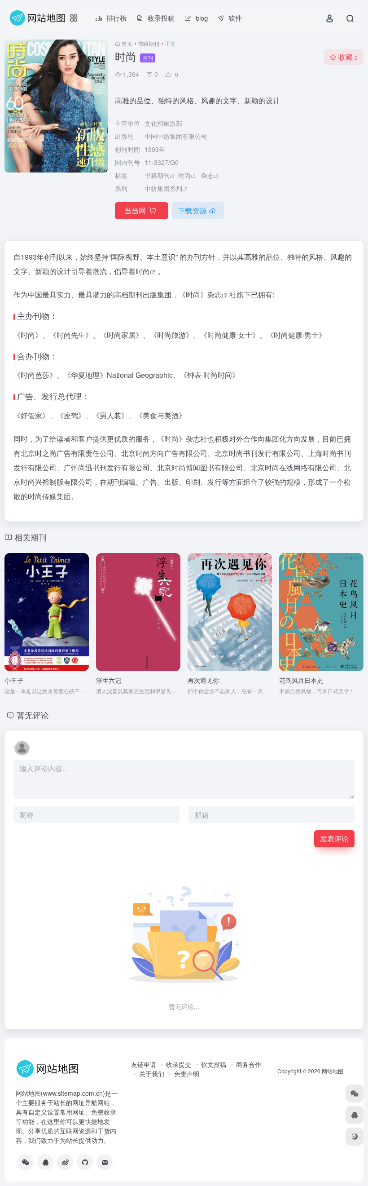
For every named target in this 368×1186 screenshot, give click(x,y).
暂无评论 (33, 715)
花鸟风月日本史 (301, 680)
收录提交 (178, 1064)
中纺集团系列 (163, 188)
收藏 (348, 57)
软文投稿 (213, 1064)
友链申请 (143, 1064)
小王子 (13, 680)
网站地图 (332, 1071)
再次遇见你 (203, 680)
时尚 (184, 175)
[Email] (104, 1162)
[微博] (65, 1162)
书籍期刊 (148, 43)
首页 (127, 43)
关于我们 (151, 1073)
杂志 (207, 175)
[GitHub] (85, 1162)
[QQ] (45, 1162)
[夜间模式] (355, 1137)
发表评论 (334, 838)
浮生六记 (108, 680)
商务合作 (248, 1064)
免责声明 (186, 1073)
